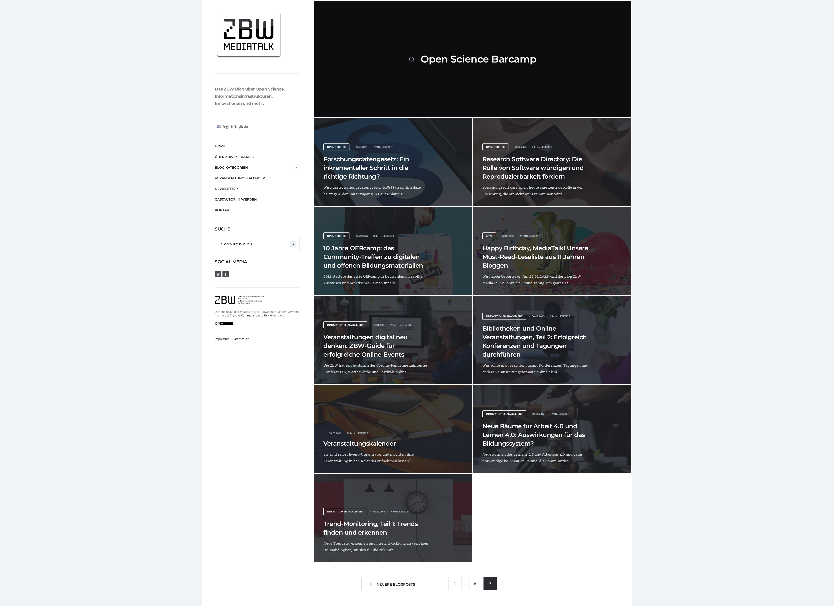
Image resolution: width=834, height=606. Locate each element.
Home (220, 146)
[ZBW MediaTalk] (257, 36)
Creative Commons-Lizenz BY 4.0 (251, 315)
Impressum (222, 339)
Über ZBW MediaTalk (234, 157)
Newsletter (226, 189)
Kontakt (223, 210)
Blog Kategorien (231, 167)
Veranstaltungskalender (240, 178)
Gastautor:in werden (236, 199)
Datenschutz (240, 339)
